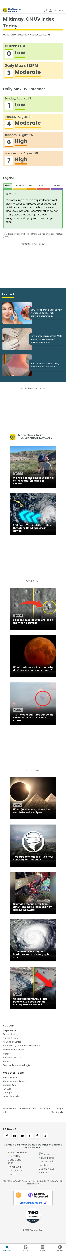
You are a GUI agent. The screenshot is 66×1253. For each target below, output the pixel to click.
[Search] (43, 10)
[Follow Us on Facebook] (7, 1136)
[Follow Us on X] (45, 1136)
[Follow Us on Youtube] (22, 1136)
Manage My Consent (14, 1049)
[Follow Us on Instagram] (14, 1136)
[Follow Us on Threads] (37, 1136)
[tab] (7, 186)
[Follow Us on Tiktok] (30, 1136)
